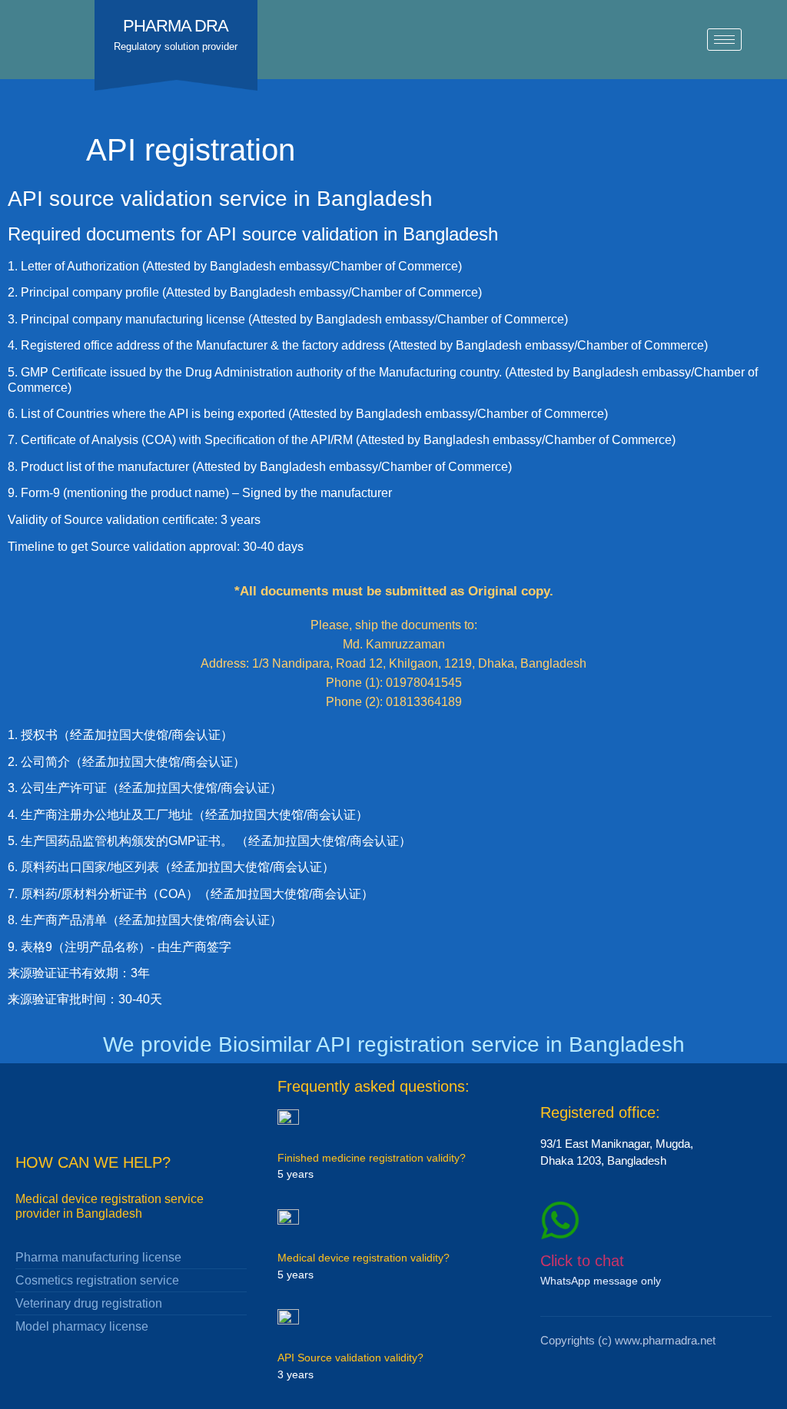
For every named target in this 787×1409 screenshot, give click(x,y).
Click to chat (582, 1260)
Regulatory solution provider (175, 46)
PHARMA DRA (175, 25)
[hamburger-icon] (724, 39)
